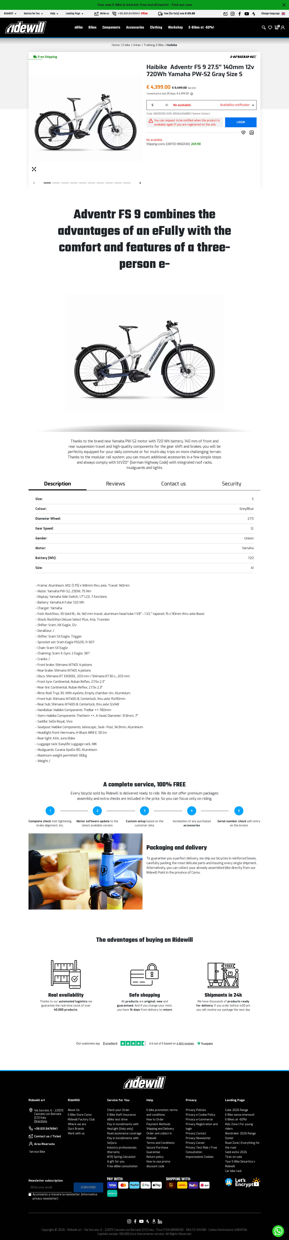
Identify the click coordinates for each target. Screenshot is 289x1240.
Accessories (135, 27)
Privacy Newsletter (198, 1138)
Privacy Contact (196, 1133)
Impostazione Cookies (200, 1157)
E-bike (126, 45)
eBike (79, 27)
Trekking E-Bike (154, 45)
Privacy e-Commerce (199, 1119)
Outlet (229, 1138)
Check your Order (118, 1110)
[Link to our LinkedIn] (159, 1221)
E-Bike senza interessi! (239, 1115)
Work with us (76, 1133)
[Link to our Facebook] (135, 1221)
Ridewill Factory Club (81, 1119)
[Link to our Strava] (147, 1221)
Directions (40, 1121)
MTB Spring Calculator (121, 1157)
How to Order (155, 1119)
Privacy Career (195, 1143)
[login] (282, 27)
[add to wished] (244, 132)
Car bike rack (233, 1171)
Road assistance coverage (124, 1133)
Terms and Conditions (160, 1143)
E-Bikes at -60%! (201, 27)
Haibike (172, 45)
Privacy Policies (196, 1110)
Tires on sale (233, 1157)
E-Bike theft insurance (121, 1115)
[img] (191, 93)
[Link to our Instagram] (129, 1221)
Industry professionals (122, 1148)
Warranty (113, 1152)
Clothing (156, 27)
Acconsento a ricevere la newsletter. (65, 1196)
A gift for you (115, 1161)
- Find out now (180, 5)
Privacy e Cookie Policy (200, 1115)
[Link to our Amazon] (153, 1221)
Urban (137, 45)
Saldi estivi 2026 (236, 1152)
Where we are (77, 1124)
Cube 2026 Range (236, 1110)
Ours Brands (76, 1129)
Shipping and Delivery (160, 1129)
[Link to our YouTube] (141, 1221)
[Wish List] (270, 27)
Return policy (155, 1157)
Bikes (92, 27)
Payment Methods (158, 1124)
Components (111, 27)
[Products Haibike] (243, 56)
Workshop (175, 27)
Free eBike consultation (122, 1166)
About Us (74, 1110)
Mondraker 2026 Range (240, 1133)
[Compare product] (252, 132)
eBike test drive (117, 1119)
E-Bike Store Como (80, 1115)
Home (116, 45)
